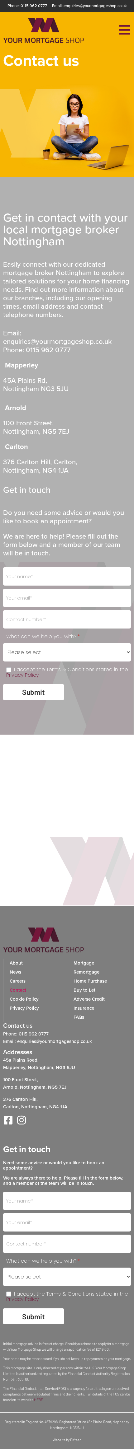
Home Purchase (90, 981)
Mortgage (84, 963)
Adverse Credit (89, 999)
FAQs (79, 1017)
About (16, 963)
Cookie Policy (24, 999)
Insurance (84, 1008)
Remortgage (86, 972)
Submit (33, 692)
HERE (38, 1399)
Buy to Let (84, 990)
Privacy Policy (22, 675)
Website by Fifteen (67, 1439)
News (15, 972)
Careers (18, 981)
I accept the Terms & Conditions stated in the (67, 672)
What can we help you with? (43, 637)
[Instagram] (21, 1120)
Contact (18, 990)
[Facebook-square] (8, 1120)
